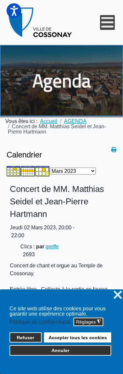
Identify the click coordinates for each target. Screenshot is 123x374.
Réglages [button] (88, 322)
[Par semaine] (28, 171)
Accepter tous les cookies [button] (78, 337)
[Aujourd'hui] (42, 171)
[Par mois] (14, 171)
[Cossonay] (41, 22)
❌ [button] (117, 295)
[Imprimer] (113, 150)
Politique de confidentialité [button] (40, 321)
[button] (14, 10)
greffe (52, 246)
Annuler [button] (60, 350)
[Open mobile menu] (107, 22)
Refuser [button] (25, 337)
